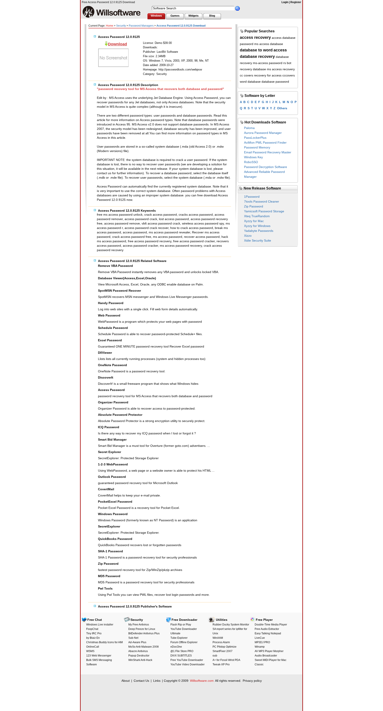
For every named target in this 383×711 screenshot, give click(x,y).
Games (175, 15)
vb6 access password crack (161, 223)
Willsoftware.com (202, 680)
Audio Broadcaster (266, 655)
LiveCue (260, 637)
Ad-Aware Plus (137, 642)
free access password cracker (194, 241)
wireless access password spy (203, 223)
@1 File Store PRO (181, 651)
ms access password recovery (181, 245)
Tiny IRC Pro (94, 633)
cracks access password (196, 214)
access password (135, 232)
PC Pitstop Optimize (224, 646)
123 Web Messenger (98, 655)
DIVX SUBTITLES (181, 655)
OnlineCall (92, 646)
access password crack (141, 219)
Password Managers (141, 25)
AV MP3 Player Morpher (269, 651)
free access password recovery (149, 241)
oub (215, 655)
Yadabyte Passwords (258, 230)
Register (295, 2)
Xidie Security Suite (257, 240)
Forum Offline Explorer (183, 642)
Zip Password (253, 206)
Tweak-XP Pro (221, 664)
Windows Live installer (99, 624)
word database (250, 81)
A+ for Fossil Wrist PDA (226, 660)
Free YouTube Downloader (186, 660)
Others (282, 108)
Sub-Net (133, 637)
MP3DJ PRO (262, 642)
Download (117, 44)
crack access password (160, 214)
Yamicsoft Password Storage (264, 211)
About (125, 680)
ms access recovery (281, 69)
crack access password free (131, 236)
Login (284, 2)
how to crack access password (191, 228)
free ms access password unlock (120, 214)
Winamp (260, 646)
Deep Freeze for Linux (141, 629)
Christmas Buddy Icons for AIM (104, 642)
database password (275, 81)
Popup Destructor (138, 655)
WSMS (90, 651)
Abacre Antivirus (138, 651)
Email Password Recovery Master (267, 152)
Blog (212, 15)
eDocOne (176, 646)
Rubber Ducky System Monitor (231, 624)
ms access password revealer (169, 232)
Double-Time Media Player (271, 624)
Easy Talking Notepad (268, 633)
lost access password (174, 219)
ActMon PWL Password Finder (265, 142)
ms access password (167, 236)
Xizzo (248, 235)
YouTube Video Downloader (187, 664)
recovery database (253, 69)
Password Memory (257, 147)
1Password (252, 196)
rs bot (287, 63)
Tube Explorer (179, 637)
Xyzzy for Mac (254, 221)
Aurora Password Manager (263, 133)
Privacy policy (252, 680)
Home (109, 25)
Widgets (193, 15)
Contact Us (141, 680)
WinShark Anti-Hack (140, 660)
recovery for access (267, 75)
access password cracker (140, 245)
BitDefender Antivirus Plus (144, 633)
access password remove (122, 223)
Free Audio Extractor (267, 629)
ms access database (268, 44)
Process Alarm (221, 642)
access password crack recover (146, 228)
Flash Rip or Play (180, 624)
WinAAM (218, 637)
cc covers (246, 75)
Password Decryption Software (265, 167)
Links (156, 680)
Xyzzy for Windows (257, 226)
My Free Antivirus (138, 624)
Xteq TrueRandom (257, 216)
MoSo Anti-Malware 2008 (143, 646)
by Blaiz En (93, 637)
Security (121, 25)
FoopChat (92, 629)
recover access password (202, 236)
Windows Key (253, 157)
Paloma (249, 128)
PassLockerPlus (255, 137)
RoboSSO (251, 162)
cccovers (288, 75)
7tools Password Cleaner (261, 201)
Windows (156, 15)
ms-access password (267, 63)
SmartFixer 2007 (223, 651)
